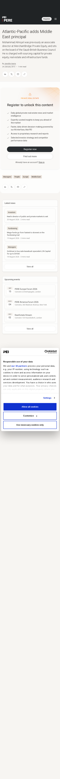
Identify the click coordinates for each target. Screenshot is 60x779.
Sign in (42, 162)
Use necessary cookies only (30, 425)
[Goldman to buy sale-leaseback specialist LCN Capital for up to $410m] (30, 251)
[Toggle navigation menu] (55, 19)
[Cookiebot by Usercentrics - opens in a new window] (44, 352)
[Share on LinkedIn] (5, 74)
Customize (28, 416)
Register (46, 19)
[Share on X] (12, 74)
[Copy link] (24, 74)
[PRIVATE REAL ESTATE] (7, 19)
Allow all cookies (30, 406)
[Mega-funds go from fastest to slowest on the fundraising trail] (30, 232)
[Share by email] (18, 74)
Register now (30, 149)
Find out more (30, 156)
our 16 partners (19, 366)
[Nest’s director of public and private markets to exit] (30, 215)
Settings (47, 398)
